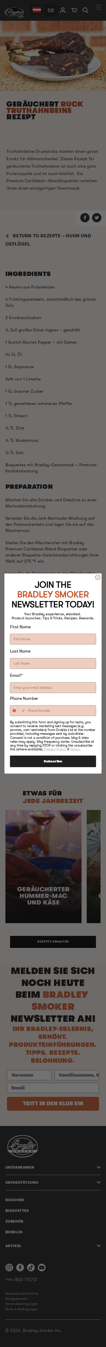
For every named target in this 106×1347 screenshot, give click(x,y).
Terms (74, 749)
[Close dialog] (98, 577)
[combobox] (18, 710)
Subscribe (53, 761)
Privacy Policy (55, 749)
